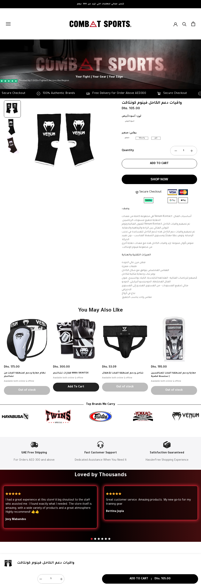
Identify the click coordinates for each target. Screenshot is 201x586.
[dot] (92, 539)
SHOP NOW (159, 179)
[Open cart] (193, 24)
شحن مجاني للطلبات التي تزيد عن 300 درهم (100, 4)
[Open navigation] (8, 24)
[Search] (184, 24)
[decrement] (175, 150)
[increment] (191, 150)
